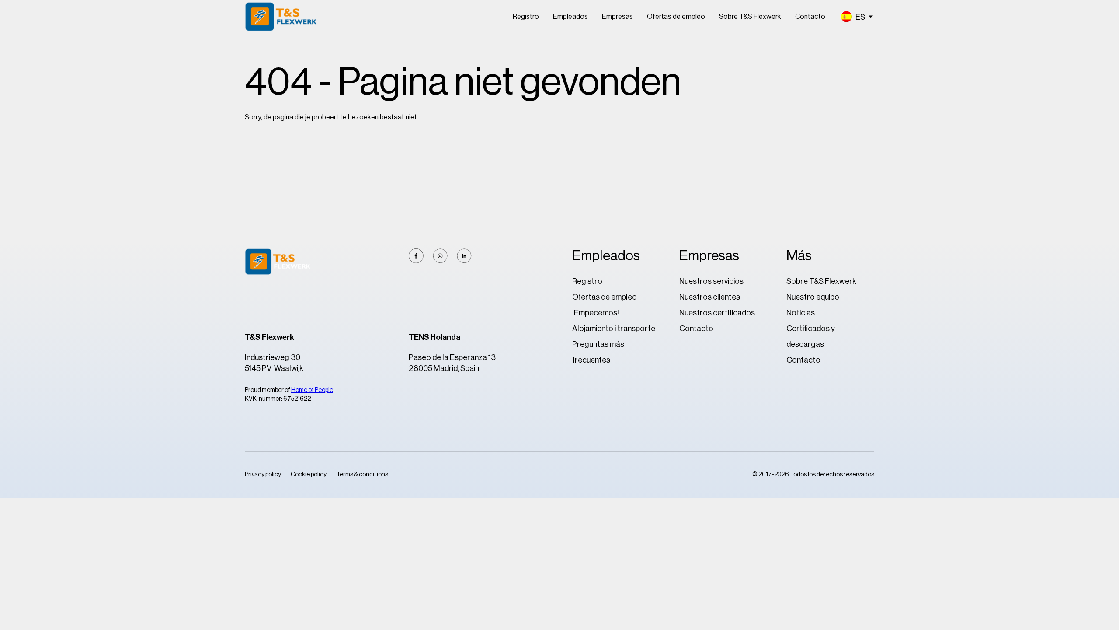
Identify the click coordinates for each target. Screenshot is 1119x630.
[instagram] (440, 255)
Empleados (570, 16)
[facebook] (416, 255)
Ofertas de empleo (676, 16)
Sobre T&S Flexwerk (750, 16)
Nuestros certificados (717, 313)
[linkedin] (464, 255)
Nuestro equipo (812, 297)
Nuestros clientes (709, 297)
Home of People (312, 390)
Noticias (800, 313)
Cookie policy (309, 475)
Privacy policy (263, 475)
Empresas (617, 16)
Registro (526, 16)
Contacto (810, 16)
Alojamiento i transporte (613, 328)
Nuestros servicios (711, 281)
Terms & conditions (362, 475)
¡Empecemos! (595, 313)
